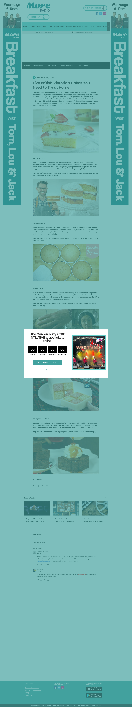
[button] (48, 370)
